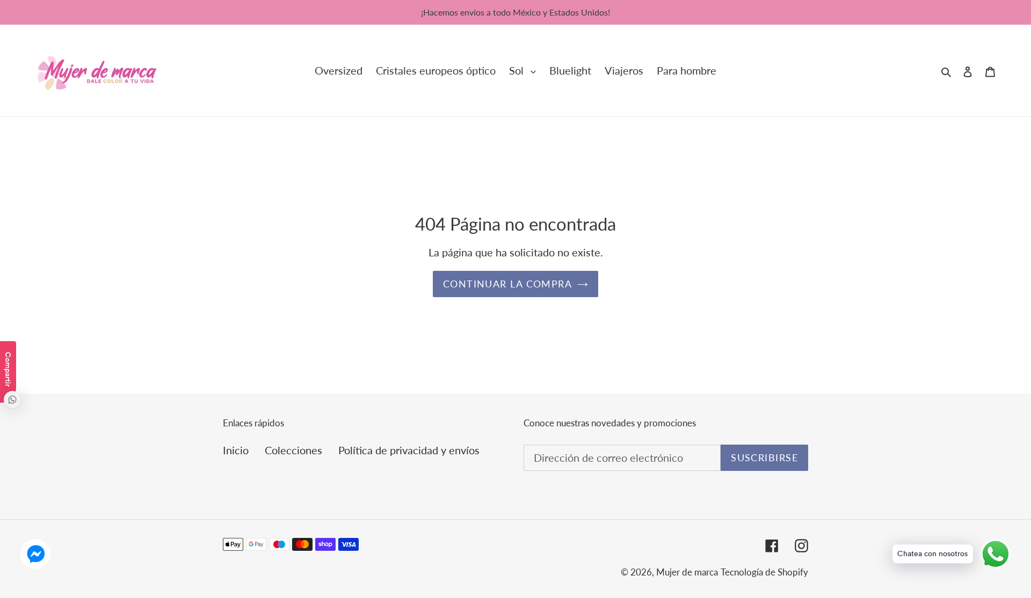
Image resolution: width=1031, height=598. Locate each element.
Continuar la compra (507, 284)
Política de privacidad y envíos (409, 450)
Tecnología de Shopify (764, 572)
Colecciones (293, 450)
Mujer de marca (687, 572)
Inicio (236, 450)
